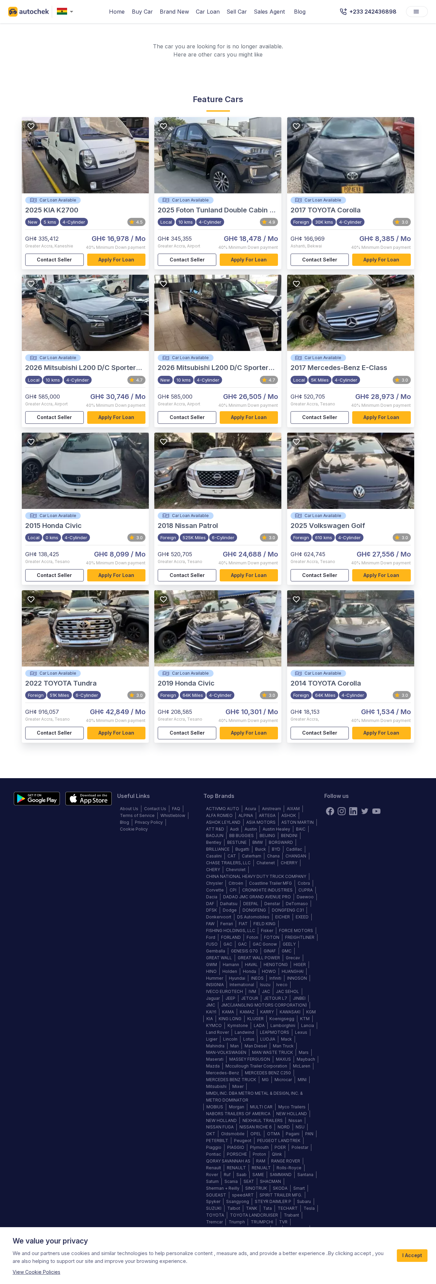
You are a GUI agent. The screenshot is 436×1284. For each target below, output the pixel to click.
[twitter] (365, 811)
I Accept (412, 1255)
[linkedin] (353, 811)
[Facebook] (330, 811)
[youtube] (376, 811)
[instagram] (341, 811)
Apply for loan (116, 259)
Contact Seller (54, 259)
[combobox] (66, 12)
